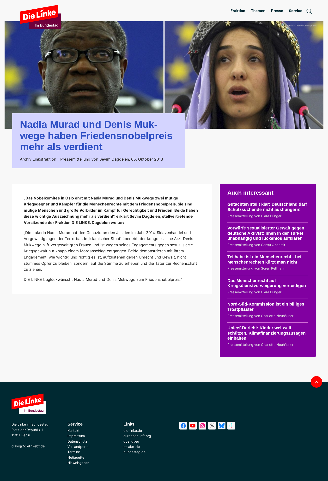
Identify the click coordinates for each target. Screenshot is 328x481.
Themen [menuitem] (258, 10)
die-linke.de (132, 430)
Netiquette (75, 457)
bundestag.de (134, 452)
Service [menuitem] (295, 10)
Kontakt (73, 430)
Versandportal (78, 447)
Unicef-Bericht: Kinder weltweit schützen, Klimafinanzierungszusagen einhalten (266, 333)
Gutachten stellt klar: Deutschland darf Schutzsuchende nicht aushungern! (267, 207)
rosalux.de (131, 447)
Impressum (76, 436)
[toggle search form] (309, 10)
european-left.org (137, 436)
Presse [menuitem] (277, 10)
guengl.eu (131, 441)
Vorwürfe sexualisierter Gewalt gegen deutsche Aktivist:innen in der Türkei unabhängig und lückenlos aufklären (265, 233)
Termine (73, 452)
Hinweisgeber (78, 463)
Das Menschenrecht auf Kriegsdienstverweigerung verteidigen (266, 283)
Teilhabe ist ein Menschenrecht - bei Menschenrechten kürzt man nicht (264, 259)
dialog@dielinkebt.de (28, 446)
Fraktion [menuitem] (238, 10)
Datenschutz (77, 441)
